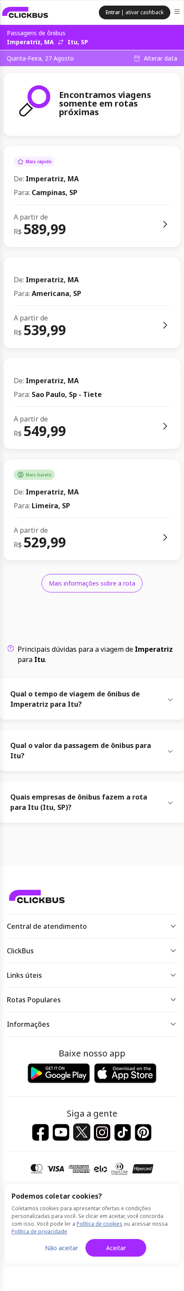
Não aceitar (61, 1248)
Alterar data (160, 58)
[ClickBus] (25, 12)
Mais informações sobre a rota (92, 583)
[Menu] (178, 12)
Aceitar (116, 1248)
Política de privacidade (39, 1231)
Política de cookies (99, 1223)
